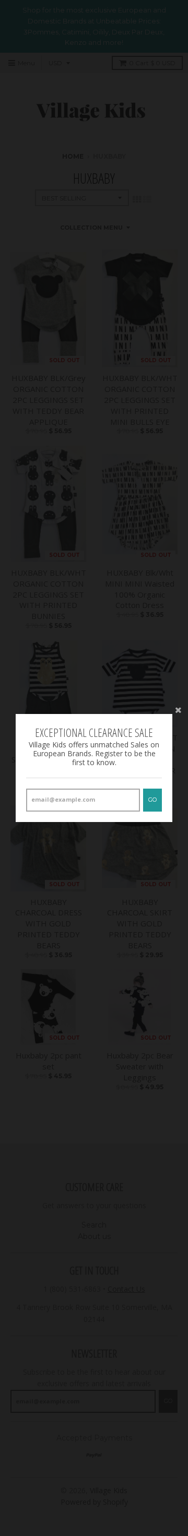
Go (152, 799)
